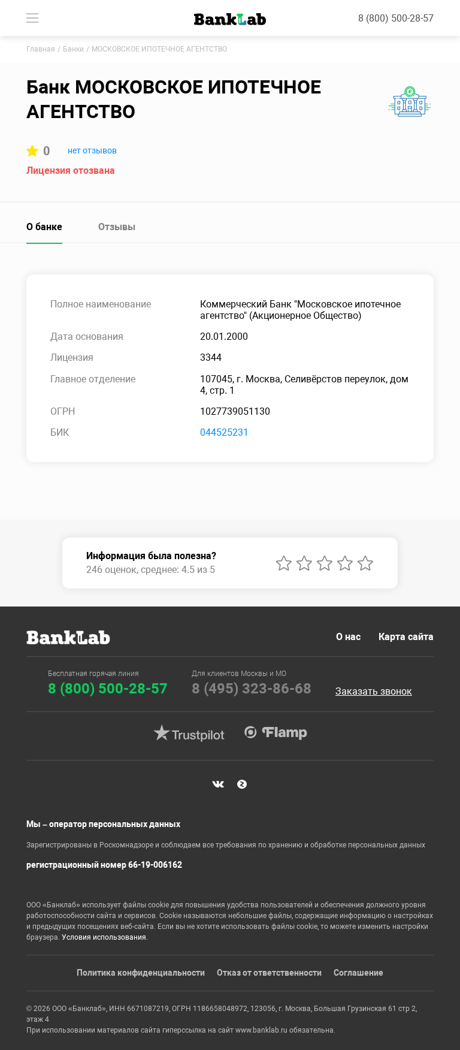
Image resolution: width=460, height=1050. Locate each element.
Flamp (275, 733)
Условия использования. (105, 937)
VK (218, 784)
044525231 (224, 432)
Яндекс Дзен (242, 784)
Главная (40, 49)
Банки (73, 49)
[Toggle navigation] (32, 18)
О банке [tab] (44, 227)
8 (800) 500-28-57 (396, 18)
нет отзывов (92, 150)
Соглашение (358, 972)
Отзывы (116, 227)
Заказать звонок (373, 691)
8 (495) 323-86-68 (251, 688)
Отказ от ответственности (269, 972)
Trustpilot (188, 733)
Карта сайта (406, 636)
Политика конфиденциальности (141, 972)
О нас (348, 636)
